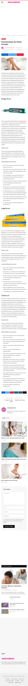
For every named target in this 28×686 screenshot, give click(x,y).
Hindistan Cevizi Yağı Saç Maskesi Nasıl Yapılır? (13, 438)
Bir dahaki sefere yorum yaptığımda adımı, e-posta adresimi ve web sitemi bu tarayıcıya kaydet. (13, 521)
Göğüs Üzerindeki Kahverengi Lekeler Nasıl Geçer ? (13, 459)
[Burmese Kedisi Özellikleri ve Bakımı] (4, 611)
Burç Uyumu (21, 679)
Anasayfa (8, 679)
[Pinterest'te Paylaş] (20, 54)
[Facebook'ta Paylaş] (5, 54)
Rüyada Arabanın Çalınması (15, 597)
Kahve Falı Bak (14, 679)
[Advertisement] (14, 20)
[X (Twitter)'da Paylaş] (12, 54)
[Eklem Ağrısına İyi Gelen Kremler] (14, 471)
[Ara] (26, 2)
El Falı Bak (17, 680)
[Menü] (2, 2)
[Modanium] (14, 2)
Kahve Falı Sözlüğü (10, 680)
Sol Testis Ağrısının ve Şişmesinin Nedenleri (11, 587)
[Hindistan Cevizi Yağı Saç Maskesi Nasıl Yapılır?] (14, 428)
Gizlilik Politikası (18, 682)
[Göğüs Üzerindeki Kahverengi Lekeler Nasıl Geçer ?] (14, 450)
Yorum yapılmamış (18, 49)
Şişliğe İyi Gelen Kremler (20, 400)
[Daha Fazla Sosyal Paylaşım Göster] (25, 54)
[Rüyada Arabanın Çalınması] (4, 598)
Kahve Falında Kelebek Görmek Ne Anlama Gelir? (17, 604)
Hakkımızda (10, 682)
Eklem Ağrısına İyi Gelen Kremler (9, 480)
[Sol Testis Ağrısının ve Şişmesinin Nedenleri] (14, 576)
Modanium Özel (10, 47)
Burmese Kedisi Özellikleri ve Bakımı (17, 610)
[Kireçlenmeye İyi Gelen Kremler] (14, 64)
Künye (22, 680)
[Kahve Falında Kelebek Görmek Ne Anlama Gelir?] (4, 605)
